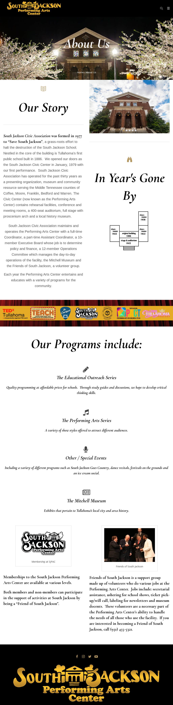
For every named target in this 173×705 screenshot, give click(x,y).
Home (80, 72)
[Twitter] (90, 657)
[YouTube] (96, 657)
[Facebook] (77, 657)
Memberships (14, 577)
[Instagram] (83, 657)
